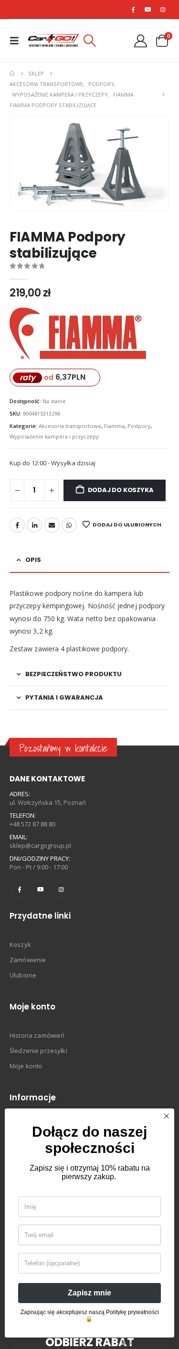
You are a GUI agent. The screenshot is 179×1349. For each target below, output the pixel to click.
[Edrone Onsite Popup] (89, 674)
